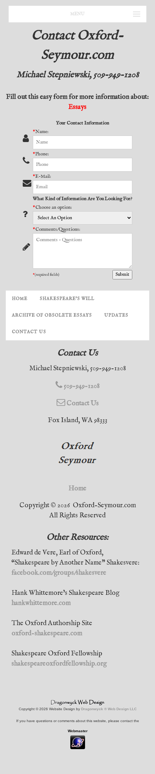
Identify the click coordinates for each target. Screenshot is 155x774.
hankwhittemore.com (41, 603)
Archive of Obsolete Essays (52, 315)
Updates (116, 315)
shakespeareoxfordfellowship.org (59, 663)
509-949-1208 (81, 386)
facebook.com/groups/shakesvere (59, 573)
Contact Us (29, 332)
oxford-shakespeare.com (47, 633)
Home (19, 298)
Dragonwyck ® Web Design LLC (109, 709)
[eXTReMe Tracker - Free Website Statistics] (77, 745)
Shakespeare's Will (67, 298)
